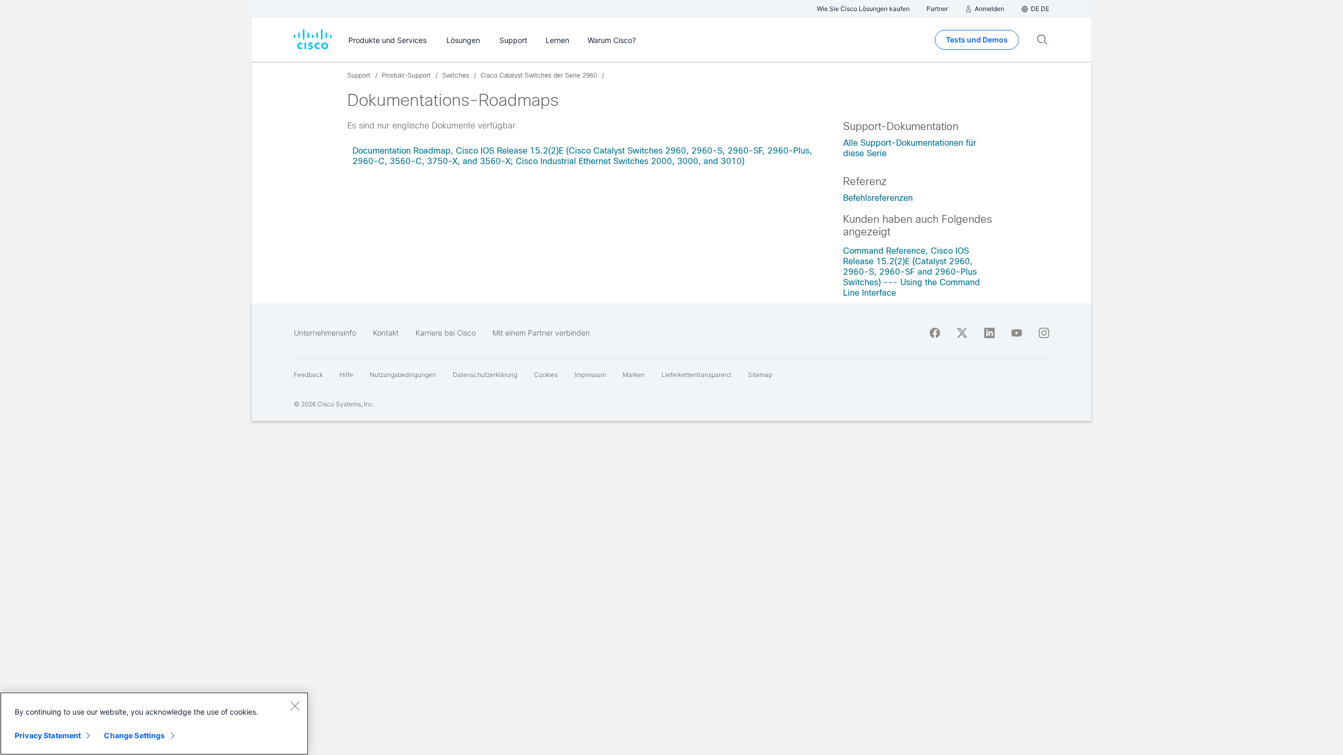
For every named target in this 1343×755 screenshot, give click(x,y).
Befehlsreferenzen (878, 197)
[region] (154, 723)
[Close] (295, 705)
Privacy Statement (48, 735)
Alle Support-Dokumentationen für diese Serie (909, 148)
